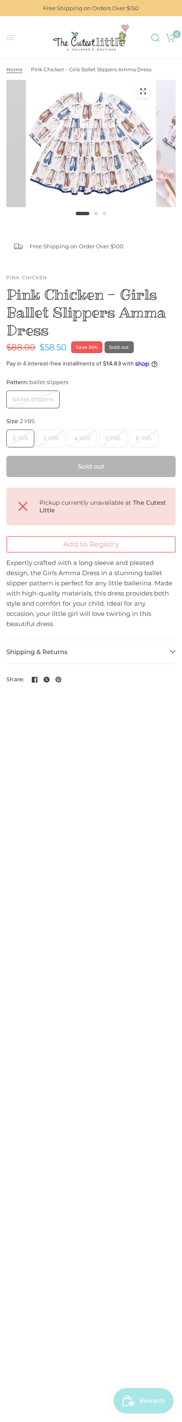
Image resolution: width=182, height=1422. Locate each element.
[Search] (155, 37)
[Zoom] (143, 91)
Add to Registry (91, 544)
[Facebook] (35, 679)
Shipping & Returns (37, 652)
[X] (46, 679)
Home (14, 69)
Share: (15, 679)
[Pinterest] (58, 679)
